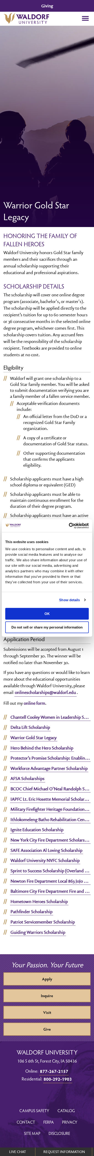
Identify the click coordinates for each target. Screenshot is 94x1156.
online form (34, 703)
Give (47, 1029)
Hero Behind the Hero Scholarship (41, 748)
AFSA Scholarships (27, 778)
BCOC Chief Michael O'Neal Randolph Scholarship (50, 789)
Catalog (66, 1110)
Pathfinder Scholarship (31, 912)
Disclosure (59, 1133)
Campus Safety (34, 1110)
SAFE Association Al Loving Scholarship (46, 850)
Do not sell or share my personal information (47, 627)
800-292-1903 (58, 1079)
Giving (47, 6)
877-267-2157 (54, 1071)
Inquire (47, 995)
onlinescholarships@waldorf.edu (45, 692)
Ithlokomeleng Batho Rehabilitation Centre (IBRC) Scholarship (50, 819)
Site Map (32, 1133)
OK (47, 614)
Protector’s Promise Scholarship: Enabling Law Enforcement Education (50, 758)
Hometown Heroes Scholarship (39, 901)
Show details (69, 600)
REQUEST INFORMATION (64, 1151)
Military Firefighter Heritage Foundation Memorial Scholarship (50, 809)
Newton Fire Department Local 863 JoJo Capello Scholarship (50, 881)
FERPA (48, 1122)
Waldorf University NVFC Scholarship (45, 860)
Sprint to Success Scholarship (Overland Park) (50, 871)
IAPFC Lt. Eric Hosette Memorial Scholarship (50, 799)
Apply (47, 979)
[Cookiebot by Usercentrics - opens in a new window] (69, 526)
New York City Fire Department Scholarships (50, 840)
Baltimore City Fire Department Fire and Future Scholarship (50, 891)
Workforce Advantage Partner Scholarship (49, 768)
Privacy (69, 1122)
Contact (26, 1122)
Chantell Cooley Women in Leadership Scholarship (50, 717)
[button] (85, 19)
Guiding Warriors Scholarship (37, 932)
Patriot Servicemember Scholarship (42, 922)
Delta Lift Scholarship (30, 727)
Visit (47, 1012)
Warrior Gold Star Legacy (33, 738)
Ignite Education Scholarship (36, 830)
